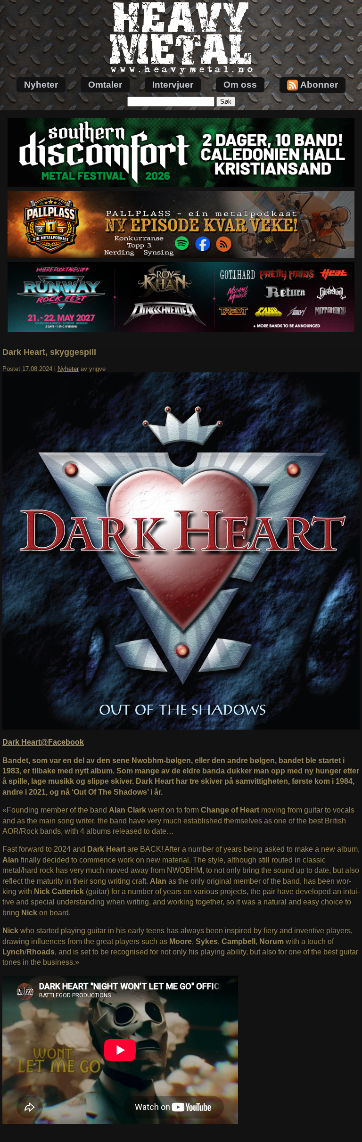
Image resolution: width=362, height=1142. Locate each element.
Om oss (240, 85)
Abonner (319, 85)
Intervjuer (172, 85)
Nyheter (41, 85)
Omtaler (105, 85)
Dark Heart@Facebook (43, 742)
